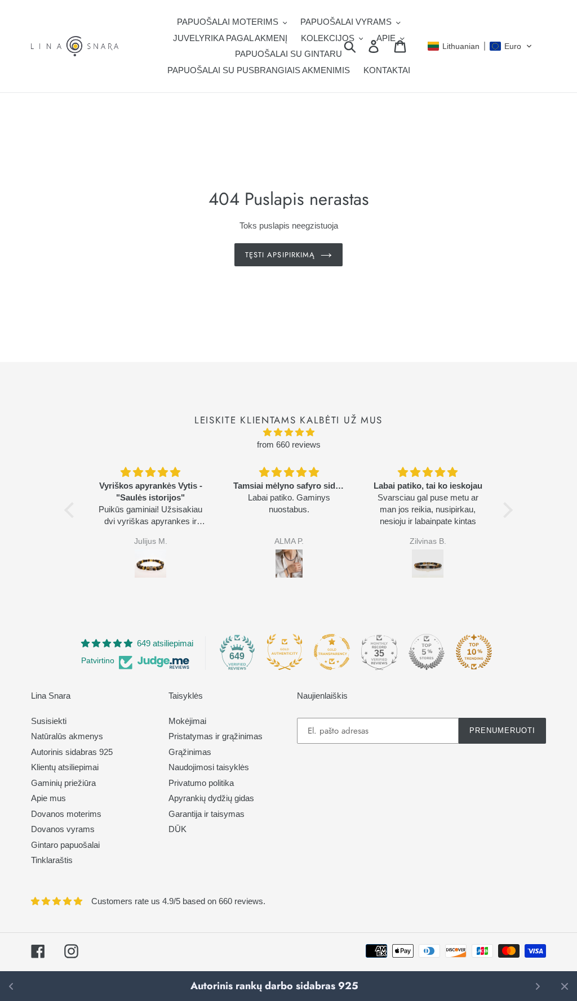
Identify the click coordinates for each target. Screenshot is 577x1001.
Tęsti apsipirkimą (280, 254)
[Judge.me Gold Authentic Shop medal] (285, 652)
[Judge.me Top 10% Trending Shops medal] (474, 652)
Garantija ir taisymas (206, 814)
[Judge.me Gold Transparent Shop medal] (332, 652)
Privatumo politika (201, 783)
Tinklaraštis (52, 860)
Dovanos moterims (66, 814)
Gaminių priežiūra (63, 783)
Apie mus (48, 798)
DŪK (177, 829)
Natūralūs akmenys (67, 736)
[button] (480, 46)
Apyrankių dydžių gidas (211, 798)
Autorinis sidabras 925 (72, 752)
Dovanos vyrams (63, 829)
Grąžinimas (189, 752)
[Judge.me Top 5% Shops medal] (427, 652)
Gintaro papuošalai (65, 845)
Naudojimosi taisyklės (208, 767)
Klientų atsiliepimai (65, 767)
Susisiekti (48, 721)
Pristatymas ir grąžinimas (215, 736)
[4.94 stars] (288, 432)
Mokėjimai (187, 721)
